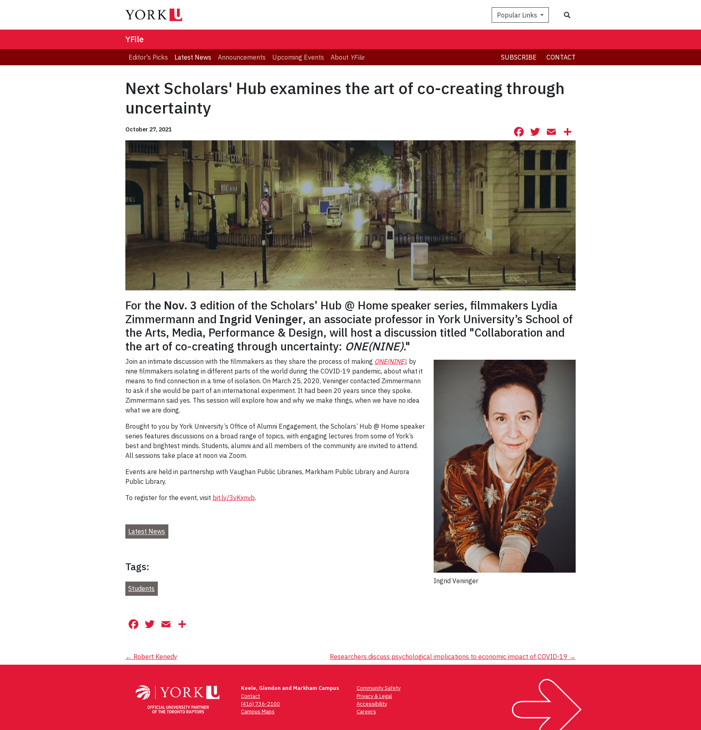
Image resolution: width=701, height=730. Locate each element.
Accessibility (372, 703)
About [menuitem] (347, 57)
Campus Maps (258, 711)
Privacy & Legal (374, 696)
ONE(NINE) (390, 361)
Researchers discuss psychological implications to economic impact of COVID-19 (453, 657)
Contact (561, 57)
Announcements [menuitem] (242, 57)
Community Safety (378, 688)
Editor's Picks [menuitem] (148, 57)
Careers (366, 711)
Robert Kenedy (151, 657)
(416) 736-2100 (260, 703)
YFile (134, 39)
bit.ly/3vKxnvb (234, 498)
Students (141, 588)
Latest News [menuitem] (192, 57)
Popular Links (518, 15)
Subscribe (519, 57)
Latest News (146, 532)
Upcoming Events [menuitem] (298, 57)
